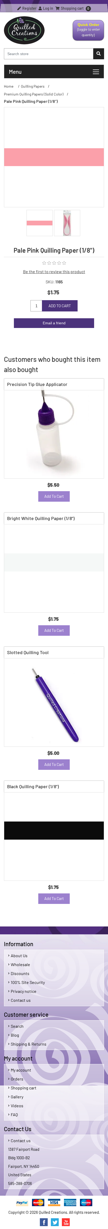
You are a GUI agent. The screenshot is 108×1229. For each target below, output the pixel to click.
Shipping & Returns (28, 1043)
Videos (17, 1105)
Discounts (20, 973)
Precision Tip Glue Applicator (37, 384)
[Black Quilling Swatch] (54, 831)
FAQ (14, 1114)
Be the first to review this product (54, 271)
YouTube (66, 1222)
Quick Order (86, 31)
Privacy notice (23, 991)
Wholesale (20, 964)
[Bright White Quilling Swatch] (54, 562)
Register (28, 8)
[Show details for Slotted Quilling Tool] (54, 696)
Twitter (55, 1222)
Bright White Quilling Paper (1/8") (40, 518)
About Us (19, 955)
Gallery (17, 1096)
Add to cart (59, 305)
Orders (17, 1078)
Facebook (44, 1222)
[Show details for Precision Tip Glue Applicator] (54, 428)
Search (17, 1026)
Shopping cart (23, 1087)
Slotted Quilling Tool (27, 652)
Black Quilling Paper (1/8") (33, 786)
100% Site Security (28, 982)
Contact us (21, 1000)
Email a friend (54, 323)
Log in (47, 8)
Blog (15, 1034)
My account (21, 1069)
